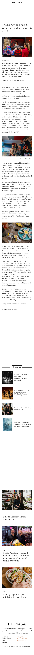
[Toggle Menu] (3, 2)
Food (5, 550)
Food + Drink (5, 60)
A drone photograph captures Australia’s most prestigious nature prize (22, 424)
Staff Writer (20, 80)
